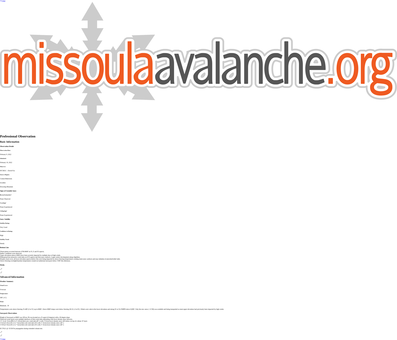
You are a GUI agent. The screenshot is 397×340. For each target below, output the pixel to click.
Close (3, 1)
